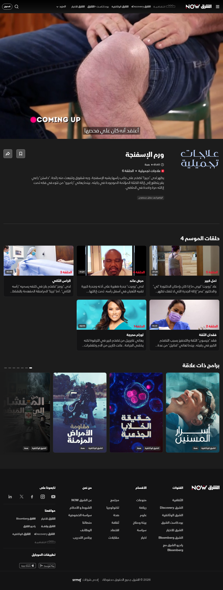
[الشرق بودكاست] (98, 6)
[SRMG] (76, 580)
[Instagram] (41, 497)
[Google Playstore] (47, 565)
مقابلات (113, 537)
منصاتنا (87, 522)
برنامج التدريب (82, 537)
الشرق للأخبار (174, 530)
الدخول (7, 6)
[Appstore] (27, 565)
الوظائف (86, 530)
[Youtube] (51, 497)
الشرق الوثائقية (208, 448)
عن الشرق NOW (81, 500)
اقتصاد (114, 530)
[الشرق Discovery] (141, 6)
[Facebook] (30, 497)
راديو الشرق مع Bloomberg (173, 548)
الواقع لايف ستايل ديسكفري (151, 197)
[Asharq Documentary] (21, 534)
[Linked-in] (9, 497)
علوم (143, 515)
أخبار (144, 537)
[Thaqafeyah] (45, 541)
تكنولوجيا (112, 507)
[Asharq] (48, 518)
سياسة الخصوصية (80, 515)
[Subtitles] (182, 133)
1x (192, 133)
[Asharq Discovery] (44, 534)
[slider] (111, 127)
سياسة (142, 530)
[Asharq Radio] (29, 526)
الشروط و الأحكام (81, 507)
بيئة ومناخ (140, 522)
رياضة (143, 507)
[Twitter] (20, 497)
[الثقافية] (164, 7)
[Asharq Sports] (48, 526)
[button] (6, 133)
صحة (196, 448)
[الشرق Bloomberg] (26, 518)
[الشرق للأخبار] (78, 6)
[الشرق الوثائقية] (120, 6)
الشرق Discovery (171, 507)
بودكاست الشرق (172, 522)
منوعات (141, 500)
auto (205, 133)
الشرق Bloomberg (171, 537)
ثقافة (115, 522)
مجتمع (114, 500)
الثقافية (177, 500)
